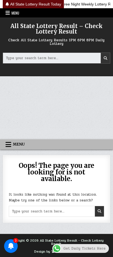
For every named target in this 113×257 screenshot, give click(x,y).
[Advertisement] (56, 107)
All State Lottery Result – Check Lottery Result (56, 29)
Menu (15, 13)
